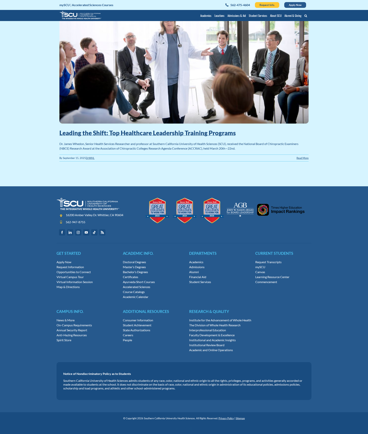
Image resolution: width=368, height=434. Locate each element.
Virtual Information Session (75, 281)
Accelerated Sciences (136, 286)
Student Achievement (137, 325)
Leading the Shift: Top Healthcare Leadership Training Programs (147, 133)
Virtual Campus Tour (70, 276)
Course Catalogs (134, 291)
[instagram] (78, 232)
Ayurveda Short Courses (139, 281)
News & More (66, 320)
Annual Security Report (72, 330)
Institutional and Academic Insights (212, 340)
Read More (303, 158)
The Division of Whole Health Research (215, 325)
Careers (128, 335)
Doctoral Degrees (134, 262)
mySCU (260, 267)
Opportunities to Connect (74, 272)
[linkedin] (70, 232)
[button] (306, 16)
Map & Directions (68, 286)
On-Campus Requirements (74, 325)
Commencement (266, 281)
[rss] (102, 232)
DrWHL (90, 158)
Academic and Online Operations (211, 350)
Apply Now (64, 262)
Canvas (260, 272)
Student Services (200, 281)
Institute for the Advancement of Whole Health (220, 320)
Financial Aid (197, 276)
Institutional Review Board (206, 345)
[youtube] (86, 232)
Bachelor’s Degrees (135, 272)
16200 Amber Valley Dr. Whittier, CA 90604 (94, 215)
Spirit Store (64, 340)
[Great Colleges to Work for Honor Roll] (185, 199)
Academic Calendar (135, 296)
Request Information (70, 267)
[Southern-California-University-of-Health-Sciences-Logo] (88, 199)
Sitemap (240, 418)
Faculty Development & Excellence (212, 335)
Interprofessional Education (207, 330)
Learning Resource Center (272, 276)
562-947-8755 (75, 222)
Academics (196, 262)
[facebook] (62, 232)
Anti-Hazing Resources (72, 335)
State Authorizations (136, 330)
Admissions (197, 267)
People (127, 340)
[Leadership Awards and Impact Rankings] (265, 199)
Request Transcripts (268, 262)
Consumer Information (138, 320)
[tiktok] (94, 232)
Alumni (194, 272)
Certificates (130, 276)
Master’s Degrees (134, 267)
